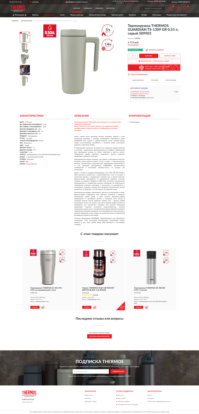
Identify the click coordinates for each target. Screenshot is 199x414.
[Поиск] (141, 8)
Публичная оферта (123, 401)
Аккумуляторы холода (97, 15)
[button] (156, 2)
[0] (185, 8)
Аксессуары (156, 15)
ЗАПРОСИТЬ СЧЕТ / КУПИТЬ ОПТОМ (155, 61)
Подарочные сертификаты (177, 15)
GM (27, 161)
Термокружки (49, 15)
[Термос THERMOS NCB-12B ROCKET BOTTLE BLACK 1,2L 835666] (99, 267)
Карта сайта (121, 398)
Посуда (144, 15)
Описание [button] (154, 80)
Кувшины (132, 15)
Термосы (35, 15)
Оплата (88, 398)
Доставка (89, 395)
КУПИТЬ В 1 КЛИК (169, 56)
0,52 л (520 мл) (31, 164)
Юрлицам (88, 8)
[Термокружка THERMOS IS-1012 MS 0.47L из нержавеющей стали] (47, 267)
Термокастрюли (117, 15)
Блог (150, 395)
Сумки (62, 15)
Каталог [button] (77, 8)
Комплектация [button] (171, 80)
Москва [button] (144, 88)
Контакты (110, 8)
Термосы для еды (76, 15)
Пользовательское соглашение (127, 404)
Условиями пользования (117, 376)
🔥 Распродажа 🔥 (20, 15)
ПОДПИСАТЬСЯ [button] (118, 371)
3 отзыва (95, 295)
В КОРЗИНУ (148, 56)
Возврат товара (91, 401)
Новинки (99, 8)
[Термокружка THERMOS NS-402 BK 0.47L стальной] (151, 267)
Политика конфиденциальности (159, 401)
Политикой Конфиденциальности (99, 376)
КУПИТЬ (34, 307)
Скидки (151, 398)
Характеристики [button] (138, 80)
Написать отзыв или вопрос (99, 336)
